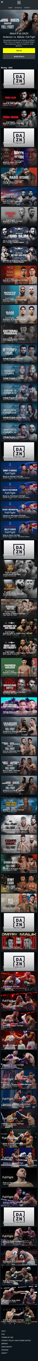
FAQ (3, 1334)
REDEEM (4, 1350)
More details (19, 56)
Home (10, 7)
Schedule (18, 7)
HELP (3, 1331)
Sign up (19, 51)
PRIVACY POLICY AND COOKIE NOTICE (16, 1340)
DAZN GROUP (6, 1347)
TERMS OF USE (7, 1337)
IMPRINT (4, 1343)
